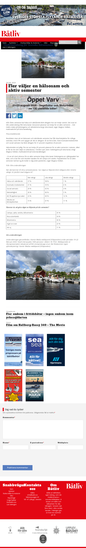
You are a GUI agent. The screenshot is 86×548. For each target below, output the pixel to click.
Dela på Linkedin (20, 115)
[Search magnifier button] (79, 42)
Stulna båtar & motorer (30, 43)
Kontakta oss (11, 502)
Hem (4, 43)
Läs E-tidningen (8, 47)
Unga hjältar (11, 500)
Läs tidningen (11, 504)
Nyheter (12, 43)
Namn (6, 443)
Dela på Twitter (14, 115)
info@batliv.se (32, 495)
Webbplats (63, 443)
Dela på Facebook (8, 115)
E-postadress (37, 443)
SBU (45, 43)
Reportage (54, 43)
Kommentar (9, 417)
